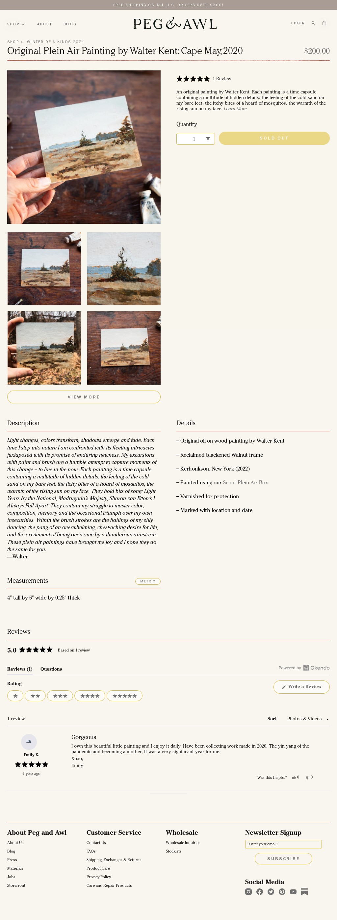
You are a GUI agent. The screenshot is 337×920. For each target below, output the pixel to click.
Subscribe (168, 525)
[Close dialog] (236, 384)
